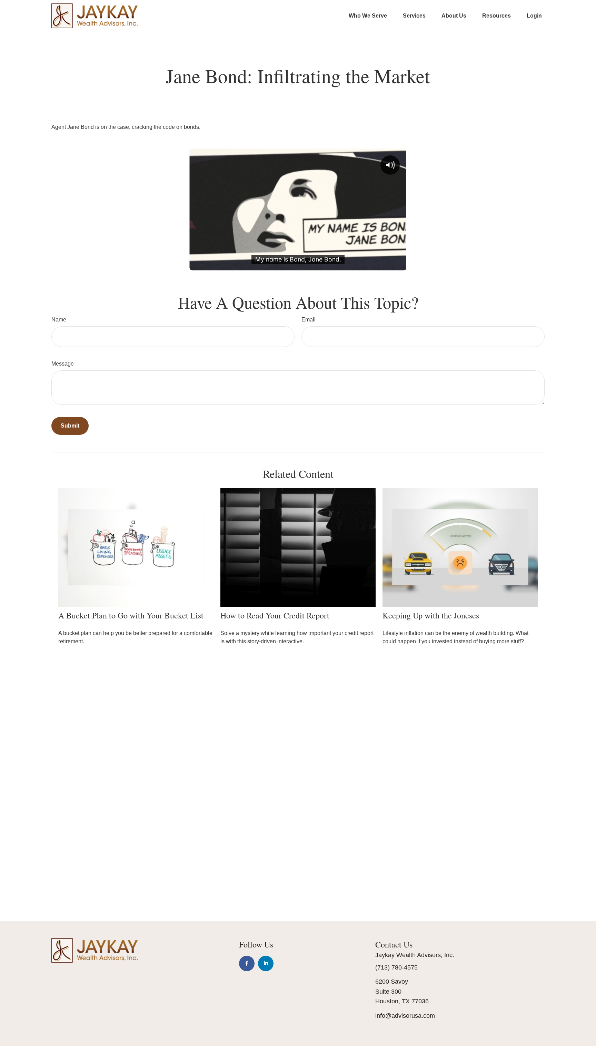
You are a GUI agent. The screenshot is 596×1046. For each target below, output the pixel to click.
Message (62, 364)
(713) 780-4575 (396, 967)
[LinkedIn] (266, 963)
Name (58, 319)
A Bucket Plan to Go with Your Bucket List (130, 615)
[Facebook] (247, 963)
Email (308, 319)
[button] (368, 16)
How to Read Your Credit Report (274, 615)
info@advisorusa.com (405, 1015)
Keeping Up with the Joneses (431, 615)
